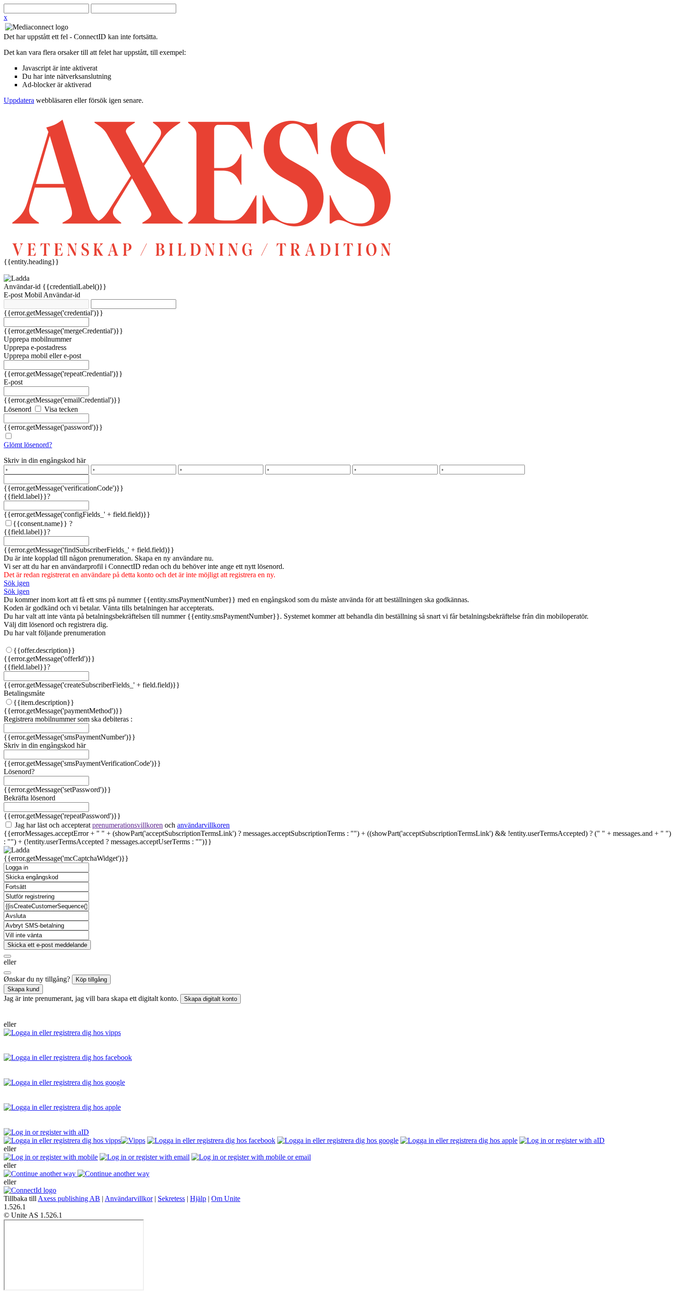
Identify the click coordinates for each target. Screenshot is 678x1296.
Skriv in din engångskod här (45, 460)
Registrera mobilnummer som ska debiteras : (68, 719)
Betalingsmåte (24, 693)
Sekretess (171, 1198)
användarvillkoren (203, 825)
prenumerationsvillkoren (127, 825)
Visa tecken (60, 409)
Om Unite (225, 1198)
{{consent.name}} (40, 523)
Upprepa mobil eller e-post (42, 356)
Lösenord (17, 409)
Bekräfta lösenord (29, 798)
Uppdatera (19, 100)
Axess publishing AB (69, 1198)
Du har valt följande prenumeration (55, 633)
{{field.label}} (27, 496)
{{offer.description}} (44, 650)
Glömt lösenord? (28, 445)
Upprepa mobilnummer (37, 339)
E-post (14, 295)
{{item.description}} (43, 702)
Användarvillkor (129, 1198)
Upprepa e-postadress (35, 347)
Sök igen (17, 583)
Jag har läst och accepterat (121, 825)
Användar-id (23, 286)
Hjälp (198, 1198)
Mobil (33, 295)
